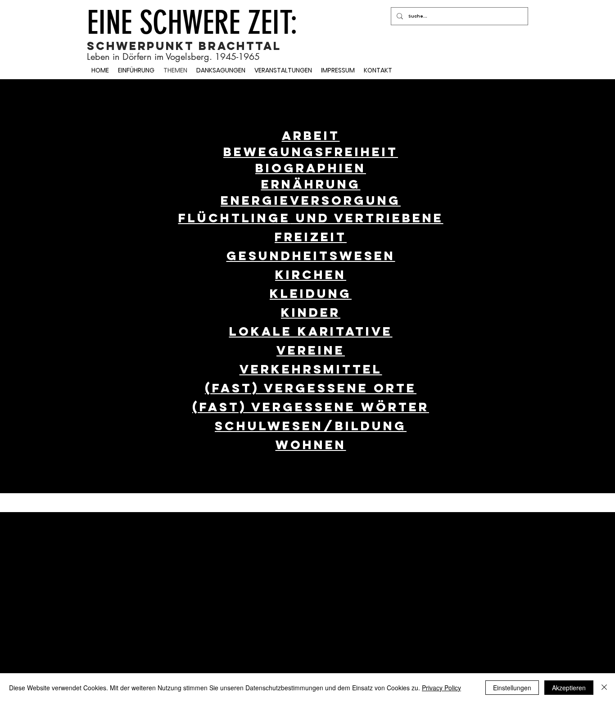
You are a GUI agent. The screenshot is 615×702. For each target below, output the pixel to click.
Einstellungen (512, 687)
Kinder (310, 312)
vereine (310, 350)
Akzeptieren (569, 687)
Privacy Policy (441, 687)
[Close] (604, 687)
